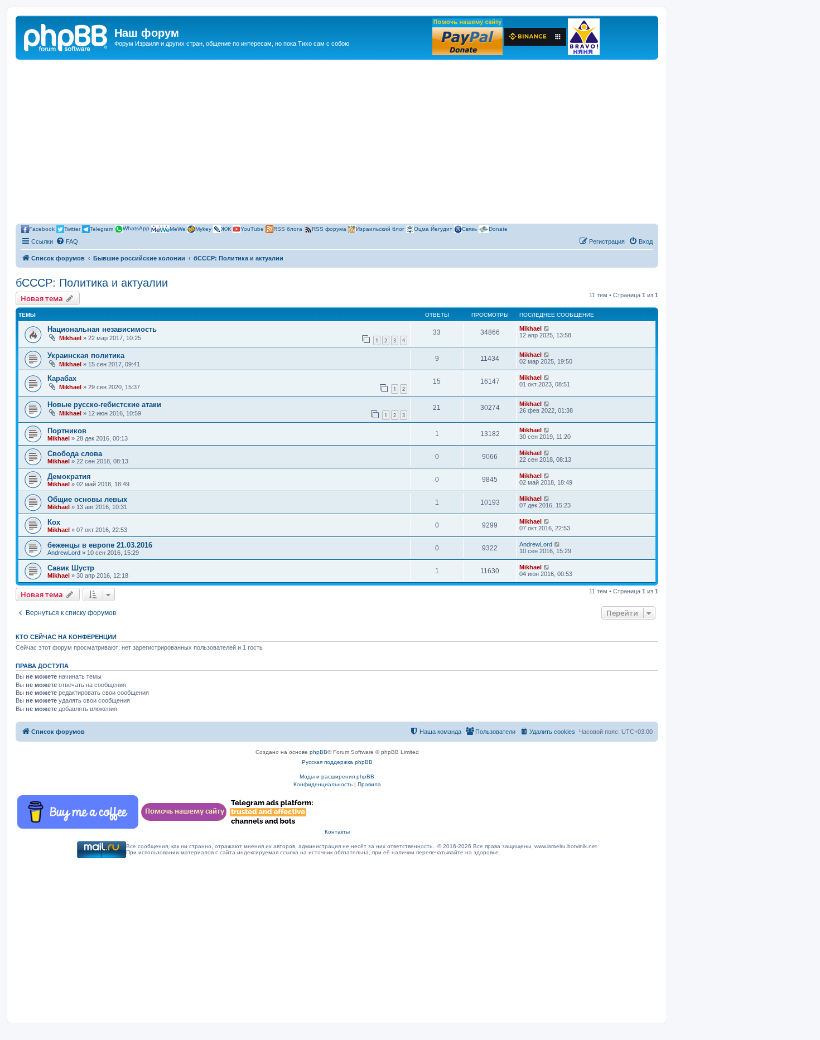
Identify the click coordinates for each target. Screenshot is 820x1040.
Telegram (101, 228)
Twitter (72, 228)
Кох (53, 522)
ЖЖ (226, 228)
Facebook (42, 228)
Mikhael (70, 338)
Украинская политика (85, 355)
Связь (469, 228)
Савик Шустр (70, 568)
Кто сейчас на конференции (66, 636)
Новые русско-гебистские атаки (104, 404)
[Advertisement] (337, 143)
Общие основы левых (87, 499)
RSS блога (287, 228)
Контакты (337, 832)
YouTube (252, 228)
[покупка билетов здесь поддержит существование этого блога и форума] (584, 36)
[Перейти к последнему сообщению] (547, 328)
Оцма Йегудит (433, 228)
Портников (66, 431)
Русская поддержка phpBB (337, 762)
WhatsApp (136, 228)
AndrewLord (63, 552)
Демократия (69, 476)
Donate (498, 228)
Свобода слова (74, 453)
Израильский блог (380, 228)
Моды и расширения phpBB (337, 776)
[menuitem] (67, 241)
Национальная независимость (102, 329)
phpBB (318, 752)
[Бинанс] (535, 37)
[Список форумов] (66, 36)
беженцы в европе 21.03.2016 (99, 545)
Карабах (61, 378)
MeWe (178, 228)
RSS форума (329, 228)
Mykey (203, 228)
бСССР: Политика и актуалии (92, 283)
